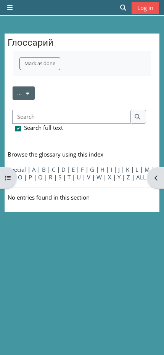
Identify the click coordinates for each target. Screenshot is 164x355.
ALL (141, 177)
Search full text (43, 127)
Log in (145, 7)
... (26, 93)
